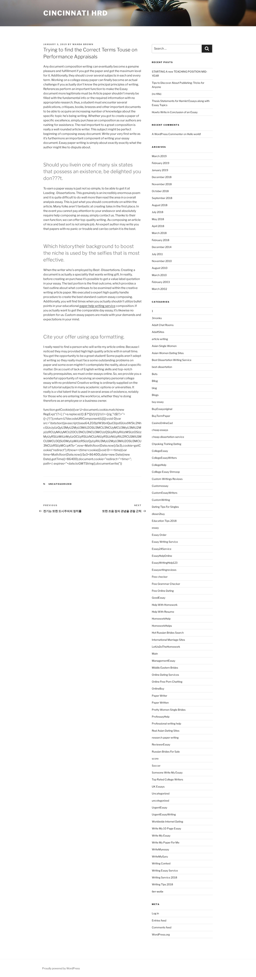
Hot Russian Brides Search (168, 632)
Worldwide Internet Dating (167, 821)
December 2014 (161, 247)
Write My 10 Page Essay (166, 828)
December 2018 (161, 177)
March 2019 (159, 156)
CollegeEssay (160, 450)
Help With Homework (164, 604)
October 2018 (160, 191)
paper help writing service (97, 306)
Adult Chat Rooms (163, 325)
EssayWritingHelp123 (164, 562)
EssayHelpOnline (162, 555)
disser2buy (158, 513)
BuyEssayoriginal (162, 409)
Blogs (155, 394)
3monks (157, 318)
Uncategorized (60, 484)
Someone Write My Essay (167, 772)
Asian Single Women (164, 345)
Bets (154, 374)
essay (155, 527)
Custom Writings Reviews (167, 478)
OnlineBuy (158, 688)
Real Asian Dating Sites (165, 730)
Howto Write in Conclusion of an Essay (175, 112)
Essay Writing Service (165, 541)
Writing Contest (161, 863)
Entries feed (159, 920)
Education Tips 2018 (164, 520)
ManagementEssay (163, 660)
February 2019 (160, 163)
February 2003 (161, 282)
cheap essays (160, 429)
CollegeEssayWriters (164, 457)
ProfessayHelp (160, 716)
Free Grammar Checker (166, 583)
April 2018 (158, 226)
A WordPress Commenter (167, 134)
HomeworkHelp (161, 618)
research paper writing (165, 737)
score (155, 758)
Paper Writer (159, 695)
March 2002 (159, 288)
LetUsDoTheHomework (166, 646)
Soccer (156, 765)
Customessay (160, 485)
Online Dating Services (165, 674)
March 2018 (159, 233)
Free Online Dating (163, 590)
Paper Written (160, 702)
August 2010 (160, 267)
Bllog (155, 380)
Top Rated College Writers (167, 779)
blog (154, 388)
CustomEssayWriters (164, 492)
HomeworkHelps (162, 625)
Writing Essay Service (165, 870)
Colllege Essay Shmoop (166, 471)
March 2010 (159, 275)
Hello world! (194, 134)
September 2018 (162, 198)
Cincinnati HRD (75, 13)
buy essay (158, 401)
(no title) (156, 93)
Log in (155, 913)
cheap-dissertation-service (168, 436)
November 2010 (162, 261)
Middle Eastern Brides (165, 667)
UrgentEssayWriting (164, 814)
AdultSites (158, 331)
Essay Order (159, 534)
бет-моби (157, 891)
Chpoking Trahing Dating (166, 443)
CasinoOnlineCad (162, 423)
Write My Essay (161, 835)
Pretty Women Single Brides (169, 709)
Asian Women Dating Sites (168, 353)
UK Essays (158, 786)
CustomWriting (161, 499)
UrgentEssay (159, 807)
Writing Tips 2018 (162, 884)
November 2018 (162, 184)
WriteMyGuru (160, 856)
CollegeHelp (159, 464)
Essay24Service (161, 548)
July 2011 (157, 254)
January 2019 (160, 170)
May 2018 (158, 219)
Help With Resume (163, 611)
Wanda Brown (82, 44)
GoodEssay (158, 597)
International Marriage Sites (168, 639)
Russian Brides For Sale (166, 751)
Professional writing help (166, 723)
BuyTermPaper (161, 415)
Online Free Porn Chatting (167, 681)
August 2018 (159, 205)
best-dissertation (162, 366)
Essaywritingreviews (164, 569)
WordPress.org (161, 934)
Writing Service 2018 (164, 877)
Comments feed (161, 927)
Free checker (160, 576)
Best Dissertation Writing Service (171, 360)
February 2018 (160, 240)
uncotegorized (160, 800)
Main (155, 653)
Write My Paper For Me (165, 842)
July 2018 (157, 212)
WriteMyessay (160, 849)
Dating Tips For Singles (165, 506)
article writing (160, 339)
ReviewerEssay (161, 744)
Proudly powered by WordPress (61, 968)
